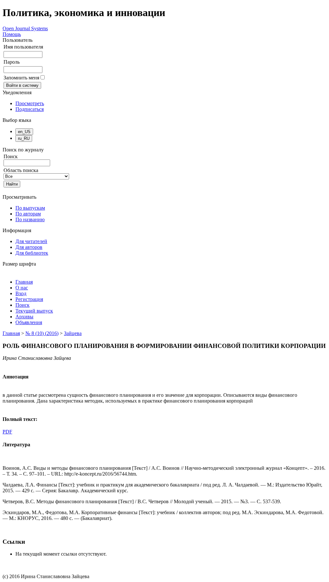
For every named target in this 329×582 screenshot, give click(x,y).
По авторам (28, 213)
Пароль (12, 62)
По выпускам (30, 208)
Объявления (28, 322)
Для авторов (28, 247)
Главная (24, 282)
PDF (7, 431)
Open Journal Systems (25, 28)
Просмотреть (29, 103)
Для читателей (31, 241)
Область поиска (21, 170)
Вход (20, 293)
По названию (30, 219)
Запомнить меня (21, 77)
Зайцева (73, 333)
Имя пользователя (23, 47)
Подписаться (29, 109)
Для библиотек (31, 253)
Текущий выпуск (34, 311)
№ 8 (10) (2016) (41, 333)
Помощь (12, 34)
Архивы (24, 316)
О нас (21, 287)
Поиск (22, 305)
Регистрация (29, 299)
